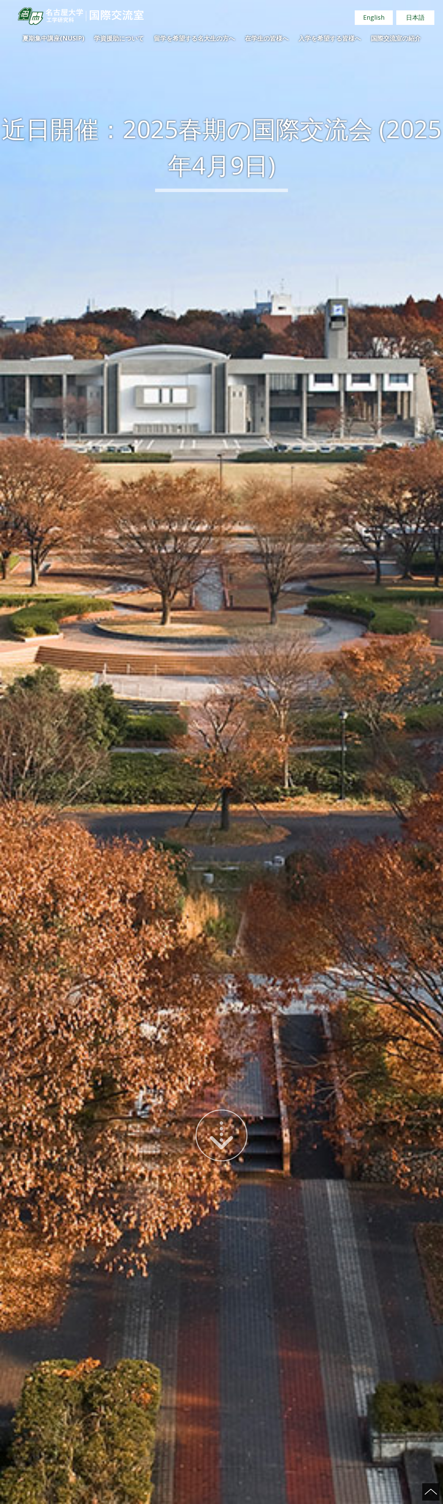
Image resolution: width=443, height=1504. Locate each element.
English (374, 17)
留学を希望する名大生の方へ (194, 38)
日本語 (415, 17)
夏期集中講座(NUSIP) (53, 38)
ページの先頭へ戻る (431, 1492)
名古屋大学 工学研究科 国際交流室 (80, 16)
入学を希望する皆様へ (330, 38)
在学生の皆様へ (267, 38)
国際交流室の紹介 (396, 38)
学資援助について (119, 38)
